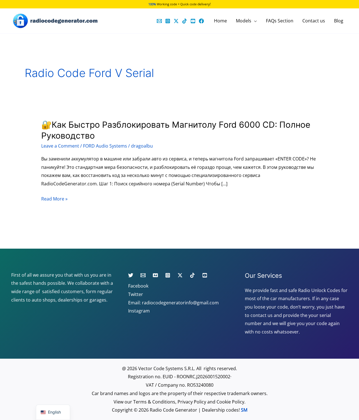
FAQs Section (279, 21)
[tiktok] (184, 21)
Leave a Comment (60, 146)
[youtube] (192, 21)
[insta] (167, 21)
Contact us (313, 21)
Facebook (138, 286)
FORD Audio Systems (105, 146)
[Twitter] (176, 21)
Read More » (54, 198)
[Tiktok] (192, 275)
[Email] (143, 275)
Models (243, 21)
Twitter (135, 294)
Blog (338, 21)
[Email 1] (159, 21)
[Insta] (167, 275)
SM (244, 410)
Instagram (139, 311)
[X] (180, 275)
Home (220, 21)
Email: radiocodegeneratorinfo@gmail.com (173, 303)
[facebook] (201, 21)
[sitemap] (155, 275)
